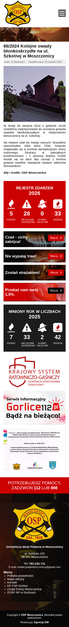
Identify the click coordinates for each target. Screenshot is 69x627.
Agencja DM (41, 622)
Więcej (54, 238)
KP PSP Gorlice (17, 585)
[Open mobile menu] (62, 13)
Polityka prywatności (20, 575)
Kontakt (12, 582)
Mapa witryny (15, 579)
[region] (34, 34)
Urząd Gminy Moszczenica (24, 589)
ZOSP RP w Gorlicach (21, 592)
